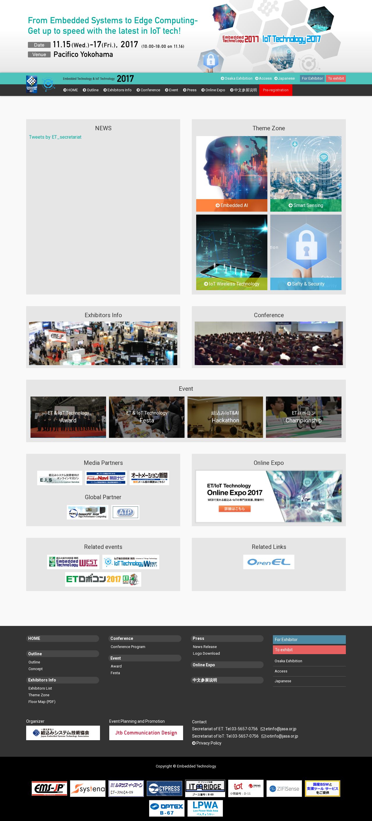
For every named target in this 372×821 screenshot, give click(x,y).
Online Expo (215, 90)
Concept (35, 669)
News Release (205, 647)
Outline (93, 90)
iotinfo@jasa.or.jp (282, 736)
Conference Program (128, 647)
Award (116, 666)
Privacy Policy (208, 743)
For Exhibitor (312, 78)
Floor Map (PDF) (42, 701)
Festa (115, 673)
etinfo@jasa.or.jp (281, 729)
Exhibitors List (40, 688)
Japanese (286, 78)
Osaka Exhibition (239, 78)
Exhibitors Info (120, 90)
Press (191, 90)
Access (265, 78)
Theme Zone (38, 695)
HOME (72, 90)
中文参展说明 (245, 90)
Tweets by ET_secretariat (55, 137)
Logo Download (206, 653)
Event (173, 90)
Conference (150, 90)
